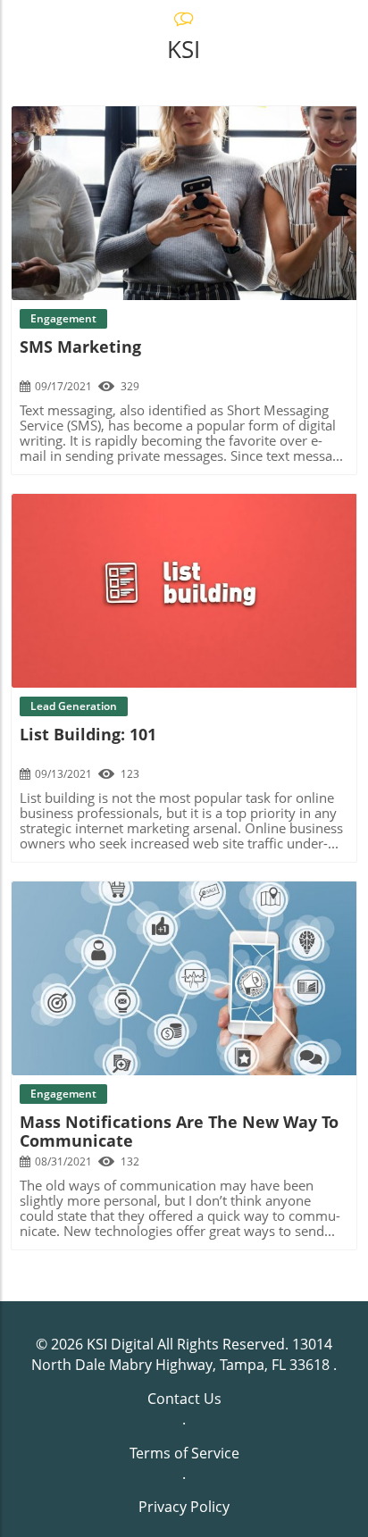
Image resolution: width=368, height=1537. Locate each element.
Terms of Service (184, 1453)
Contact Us (184, 1398)
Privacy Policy (184, 1506)
